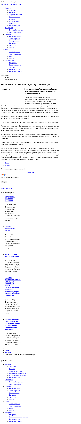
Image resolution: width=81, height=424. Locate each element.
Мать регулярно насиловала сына (12, 255)
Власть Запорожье (15, 32)
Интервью (12, 43)
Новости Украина (15, 36)
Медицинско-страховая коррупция (10, 199)
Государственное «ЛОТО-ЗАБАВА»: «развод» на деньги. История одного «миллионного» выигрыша (12, 324)
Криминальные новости (14, 18)
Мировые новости (15, 15)
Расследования (14, 41)
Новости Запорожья (16, 30)
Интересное (9, 61)
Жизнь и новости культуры (15, 66)
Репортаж (12, 45)
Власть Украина (14, 39)
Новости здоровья (15, 71)
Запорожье (9, 28)
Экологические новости (14, 22)
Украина (8, 34)
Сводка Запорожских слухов (10, 228)
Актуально (12, 10)
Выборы (11, 47)
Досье (11, 56)
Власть (7, 50)
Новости (8, 8)
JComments (30, 173)
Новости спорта (14, 26)
